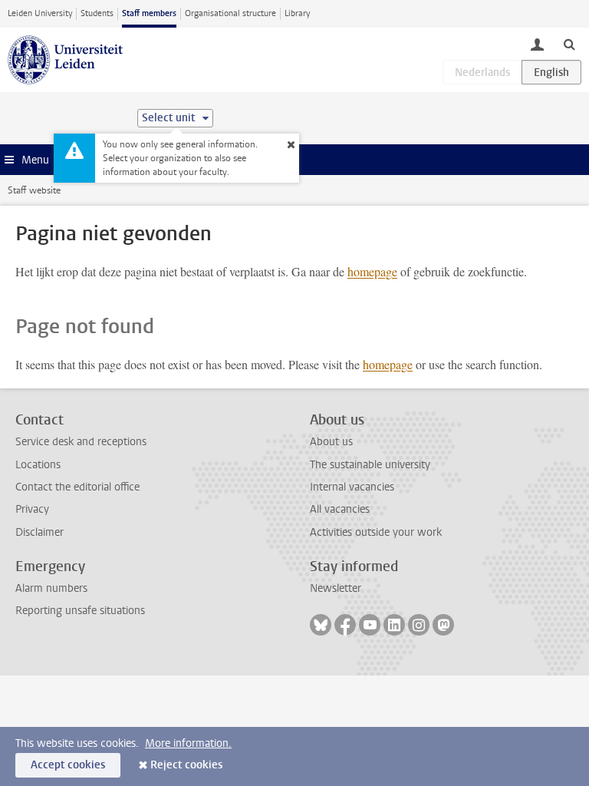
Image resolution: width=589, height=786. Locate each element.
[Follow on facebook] (345, 625)
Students (97, 13)
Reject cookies (186, 765)
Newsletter (335, 588)
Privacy (32, 509)
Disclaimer (39, 532)
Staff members (149, 13)
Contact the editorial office (77, 487)
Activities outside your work (376, 532)
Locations (38, 464)
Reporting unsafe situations (80, 610)
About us (331, 441)
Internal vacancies (352, 487)
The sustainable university (370, 464)
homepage (372, 271)
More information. (188, 743)
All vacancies (340, 509)
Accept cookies (68, 765)
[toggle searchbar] (569, 43)
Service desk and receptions (80, 441)
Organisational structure (230, 13)
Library (297, 13)
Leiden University (40, 13)
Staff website (34, 190)
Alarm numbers (51, 588)
